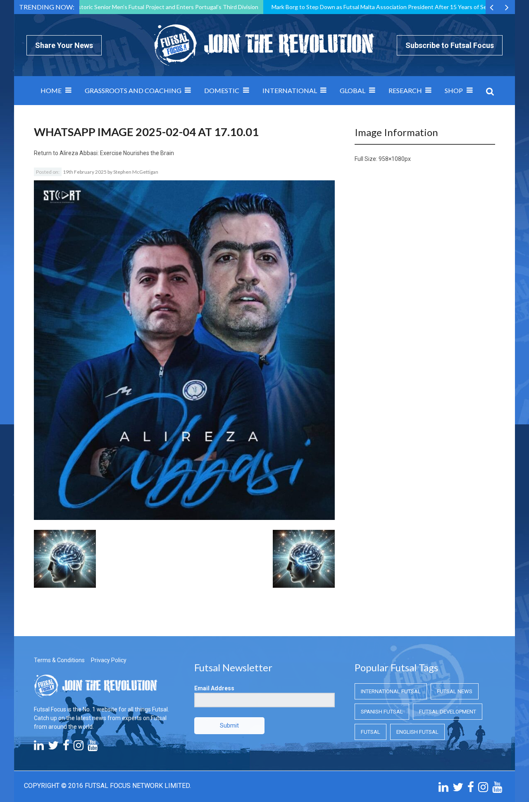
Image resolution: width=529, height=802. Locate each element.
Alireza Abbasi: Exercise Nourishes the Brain (117, 153)
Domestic (221, 90)
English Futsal (417, 732)
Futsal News (454, 691)
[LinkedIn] (39, 747)
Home (51, 90)
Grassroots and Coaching (133, 90)
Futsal (370, 732)
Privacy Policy (108, 660)
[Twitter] (53, 747)
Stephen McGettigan (135, 172)
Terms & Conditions (59, 660)
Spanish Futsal (382, 712)
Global (352, 90)
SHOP (454, 90)
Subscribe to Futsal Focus (449, 45)
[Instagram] (78, 747)
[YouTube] (93, 747)
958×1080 (392, 159)
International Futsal (391, 691)
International (289, 90)
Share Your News (64, 45)
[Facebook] (66, 747)
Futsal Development (447, 712)
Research (405, 90)
